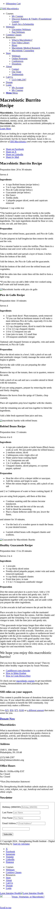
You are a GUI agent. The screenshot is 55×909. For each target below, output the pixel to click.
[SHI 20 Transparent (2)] (9, 8)
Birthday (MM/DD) (11, 807)
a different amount (35, 710)
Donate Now (7, 718)
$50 (11, 710)
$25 (7, 710)
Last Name (7, 812)
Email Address (10, 823)
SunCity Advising (21, 844)
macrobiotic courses (25, 681)
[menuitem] (30, 19)
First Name (7, 818)
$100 (21, 710)
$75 (16, 710)
